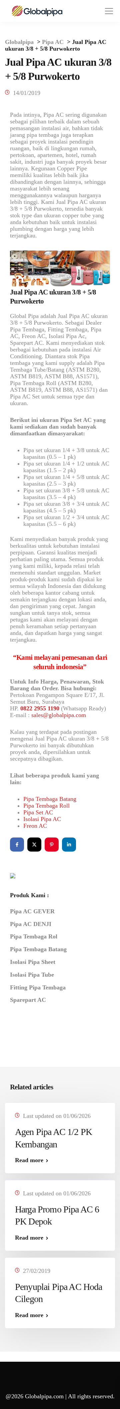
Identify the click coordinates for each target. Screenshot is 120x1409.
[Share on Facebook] (17, 844)
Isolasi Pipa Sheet (32, 962)
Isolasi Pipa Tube (32, 974)
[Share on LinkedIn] (69, 844)
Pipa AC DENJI (30, 924)
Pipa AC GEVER (32, 911)
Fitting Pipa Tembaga (38, 987)
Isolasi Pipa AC (42, 819)
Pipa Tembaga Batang (49, 799)
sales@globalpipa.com (58, 715)
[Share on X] (34, 844)
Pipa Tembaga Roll (46, 805)
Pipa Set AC (38, 812)
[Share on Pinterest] (52, 844)
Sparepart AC (28, 999)
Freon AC (35, 825)
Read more (29, 1160)
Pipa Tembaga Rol (33, 936)
